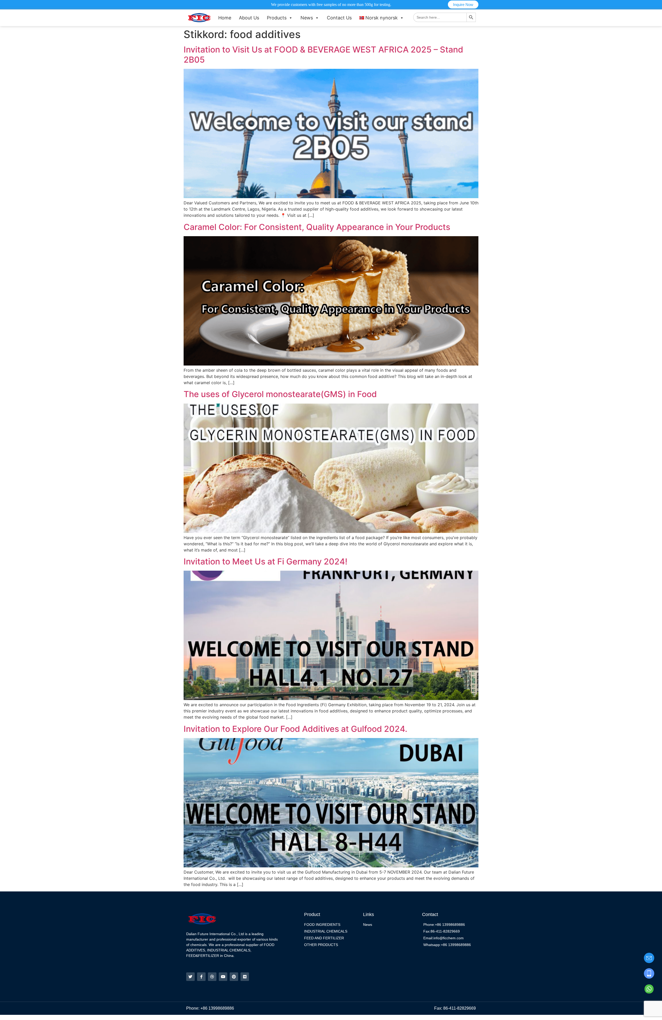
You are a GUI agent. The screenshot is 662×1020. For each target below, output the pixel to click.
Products (277, 17)
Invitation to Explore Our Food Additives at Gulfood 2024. (295, 729)
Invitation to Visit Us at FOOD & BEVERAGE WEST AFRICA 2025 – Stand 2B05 (323, 54)
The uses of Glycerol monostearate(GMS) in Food (280, 394)
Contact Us (339, 17)
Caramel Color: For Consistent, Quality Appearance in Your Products (317, 227)
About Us (249, 17)
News (306, 17)
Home (224, 17)
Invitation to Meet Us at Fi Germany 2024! (265, 561)
